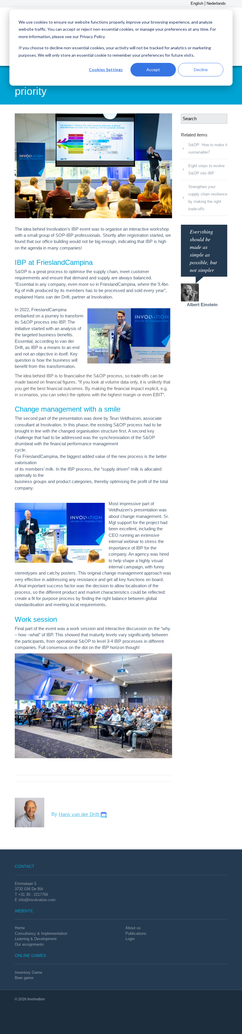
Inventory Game (28, 972)
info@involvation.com (37, 900)
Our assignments (29, 944)
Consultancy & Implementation (41, 933)
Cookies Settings (106, 69)
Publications (135, 933)
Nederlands (216, 3)
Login (130, 939)
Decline (201, 69)
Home (20, 928)
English (197, 3)
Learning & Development (36, 939)
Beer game (24, 978)
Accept (153, 69)
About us (133, 928)
